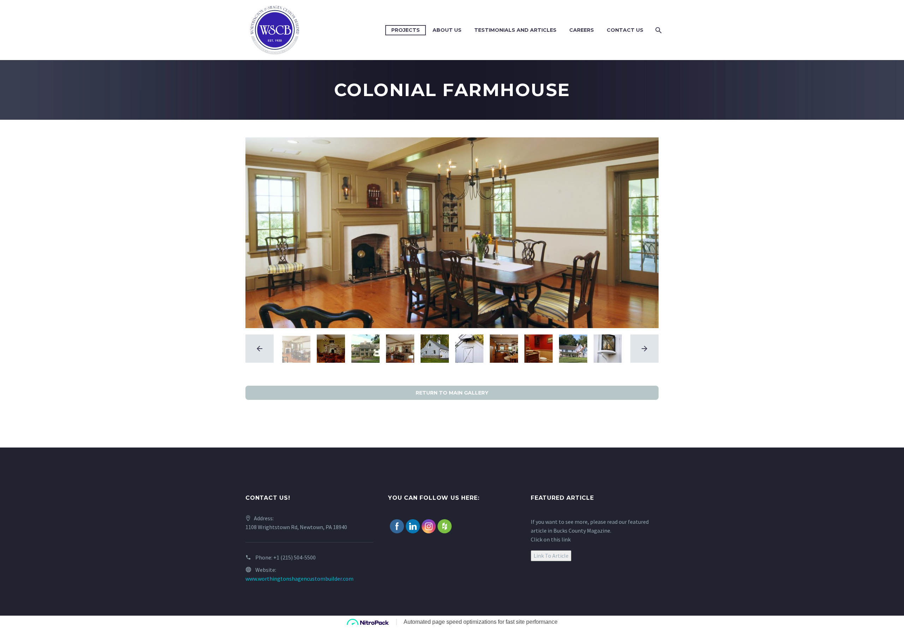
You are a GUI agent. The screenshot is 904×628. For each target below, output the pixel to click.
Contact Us (625, 30)
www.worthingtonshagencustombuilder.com (299, 578)
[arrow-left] (259, 348)
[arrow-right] (644, 348)
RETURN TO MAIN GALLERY (452, 393)
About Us (447, 30)
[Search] (658, 30)
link (566, 539)
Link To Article (551, 555)
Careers (581, 30)
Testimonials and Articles (515, 30)
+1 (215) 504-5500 (294, 557)
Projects (405, 30)
